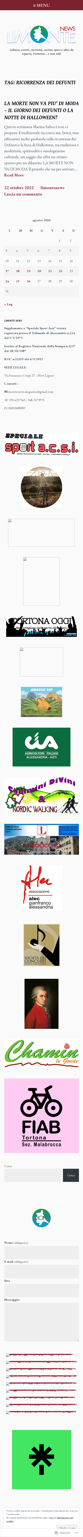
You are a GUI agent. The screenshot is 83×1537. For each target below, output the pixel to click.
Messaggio (12, 1299)
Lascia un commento (23, 194)
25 (17, 281)
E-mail (16, 1261)
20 (39, 271)
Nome (16, 1242)
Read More (14, 175)
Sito (7, 1280)
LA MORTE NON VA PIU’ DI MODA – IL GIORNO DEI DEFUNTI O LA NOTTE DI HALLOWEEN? (41, 110)
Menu (43, 5)
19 (28, 271)
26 (28, 281)
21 (50, 271)
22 (60, 271)
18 (17, 271)
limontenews (52, 188)
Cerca (8, 1166)
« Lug (8, 304)
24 (7, 281)
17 (7, 271)
